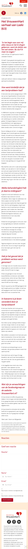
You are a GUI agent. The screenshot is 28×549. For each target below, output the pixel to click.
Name (4, 473)
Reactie (4, 452)
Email (4, 481)
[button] (21, 5)
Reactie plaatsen (7, 500)
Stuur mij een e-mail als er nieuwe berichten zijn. (12, 496)
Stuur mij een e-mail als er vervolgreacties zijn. (12, 490)
